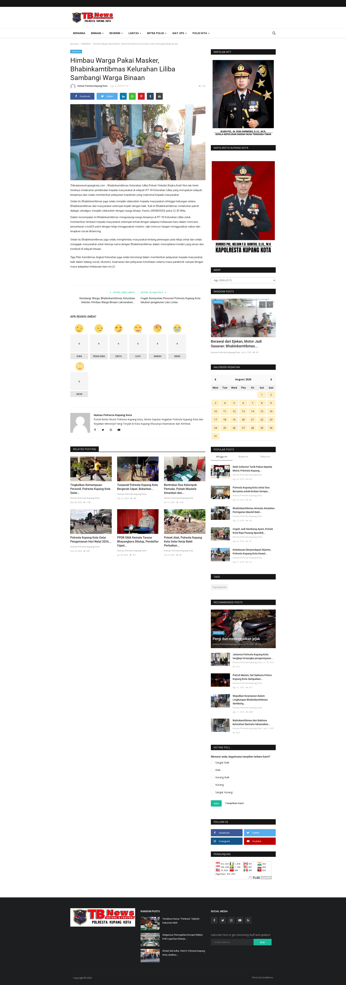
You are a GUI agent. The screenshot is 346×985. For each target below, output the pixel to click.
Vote (216, 803)
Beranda (79, 33)
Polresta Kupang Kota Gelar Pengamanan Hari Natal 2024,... (90, 539)
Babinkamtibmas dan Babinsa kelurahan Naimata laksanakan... (251, 722)
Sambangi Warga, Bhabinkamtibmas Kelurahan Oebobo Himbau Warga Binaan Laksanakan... (107, 300)
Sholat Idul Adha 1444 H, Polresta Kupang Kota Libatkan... (183, 952)
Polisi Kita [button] (200, 33)
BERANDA (85, 43)
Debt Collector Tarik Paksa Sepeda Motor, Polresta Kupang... (252, 468)
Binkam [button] (96, 33)
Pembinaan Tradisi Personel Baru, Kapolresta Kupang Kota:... (238, 343)
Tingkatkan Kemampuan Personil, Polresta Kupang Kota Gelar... (90, 489)
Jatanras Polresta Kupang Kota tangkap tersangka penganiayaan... (253, 656)
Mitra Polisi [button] (156, 33)
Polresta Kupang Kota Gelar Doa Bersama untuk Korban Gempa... (251, 489)
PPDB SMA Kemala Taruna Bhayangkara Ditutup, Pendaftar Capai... (138, 541)
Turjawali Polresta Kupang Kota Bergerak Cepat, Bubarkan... (137, 487)
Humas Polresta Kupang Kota (92, 85)
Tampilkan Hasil (234, 803)
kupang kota (219, 587)
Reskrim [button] (115, 33)
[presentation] (262, 304)
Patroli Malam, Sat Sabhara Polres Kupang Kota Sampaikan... (252, 677)
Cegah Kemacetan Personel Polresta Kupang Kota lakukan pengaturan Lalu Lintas (170, 300)
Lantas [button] (133, 33)
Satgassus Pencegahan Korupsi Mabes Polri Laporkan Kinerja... (182, 936)
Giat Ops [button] (178, 33)
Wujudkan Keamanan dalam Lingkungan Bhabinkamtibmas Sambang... (250, 699)
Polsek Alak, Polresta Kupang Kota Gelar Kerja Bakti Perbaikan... (183, 541)
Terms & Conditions (262, 977)
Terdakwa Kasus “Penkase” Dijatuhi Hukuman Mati (180, 920)
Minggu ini (221, 456)
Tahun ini (265, 456)
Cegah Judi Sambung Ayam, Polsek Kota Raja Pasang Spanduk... (253, 531)
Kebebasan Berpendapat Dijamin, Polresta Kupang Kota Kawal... (252, 551)
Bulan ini (243, 456)
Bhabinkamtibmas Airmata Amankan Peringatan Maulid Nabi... (254, 510)
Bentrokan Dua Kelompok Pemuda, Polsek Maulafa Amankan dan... (180, 489)
